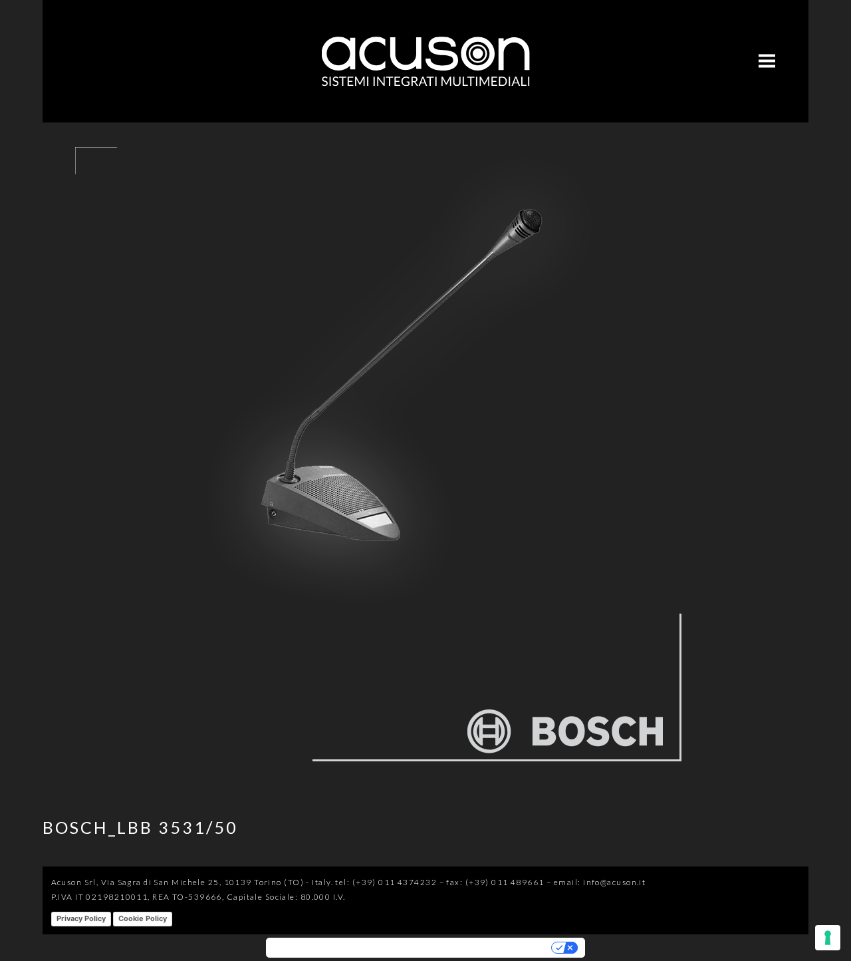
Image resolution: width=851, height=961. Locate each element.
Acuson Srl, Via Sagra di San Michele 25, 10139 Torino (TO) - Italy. (192, 882)
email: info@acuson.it (600, 882)
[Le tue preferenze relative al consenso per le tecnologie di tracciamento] (827, 937)
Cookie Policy (142, 918)
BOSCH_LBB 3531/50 (140, 827)
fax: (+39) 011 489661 (495, 882)
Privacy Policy (81, 918)
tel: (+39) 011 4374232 (386, 882)
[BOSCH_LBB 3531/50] (375, 780)
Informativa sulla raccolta (325, 948)
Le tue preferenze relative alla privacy (469, 948)
